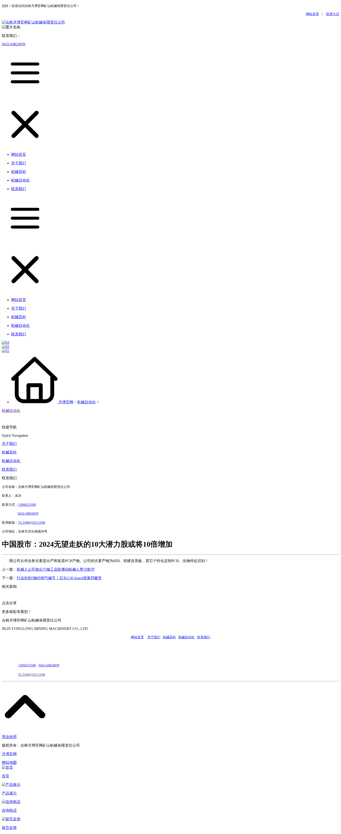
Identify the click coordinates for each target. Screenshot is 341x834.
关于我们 (9, 444)
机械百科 (9, 452)
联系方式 (332, 14)
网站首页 (312, 14)
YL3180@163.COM (31, 674)
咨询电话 (9, 810)
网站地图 (9, 762)
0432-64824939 (13, 44)
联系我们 (9, 469)
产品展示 (9, 793)
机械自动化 (86, 402)
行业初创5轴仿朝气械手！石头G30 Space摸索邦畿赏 (59, 578)
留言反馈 (9, 828)
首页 (5, 776)
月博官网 (65, 402)
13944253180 (27, 504)
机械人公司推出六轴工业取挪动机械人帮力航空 (56, 569)
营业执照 (9, 737)
